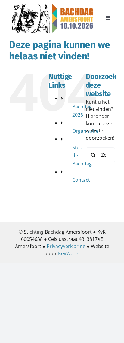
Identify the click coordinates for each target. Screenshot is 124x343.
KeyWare (68, 253)
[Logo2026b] (53, 4)
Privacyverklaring (66, 246)
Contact (81, 180)
